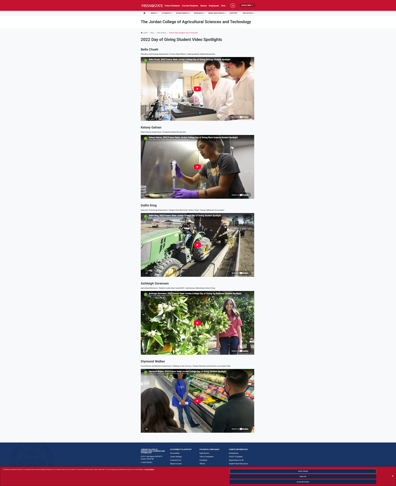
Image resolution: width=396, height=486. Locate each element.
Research (198, 13)
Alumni (203, 5)
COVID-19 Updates (236, 457)
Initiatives (248, 13)
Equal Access (204, 453)
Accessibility (175, 453)
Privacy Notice (149, 469)
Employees (214, 5)
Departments (182, 13)
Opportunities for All (236, 460)
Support (233, 13)
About (154, 13)
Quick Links (246, 5)
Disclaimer (203, 460)
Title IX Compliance (207, 457)
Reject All (303, 476)
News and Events (216, 13)
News (152, 33)
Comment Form (175, 460)
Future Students (172, 5)
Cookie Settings (176, 457)
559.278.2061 (147, 462)
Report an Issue (176, 464)
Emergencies (233, 453)
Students (166, 13)
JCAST (145, 33)
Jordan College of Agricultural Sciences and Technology (153, 451)
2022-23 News (161, 33)
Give (223, 5)
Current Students (190, 5)
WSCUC (202, 464)
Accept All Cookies (303, 481)
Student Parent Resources (238, 464)
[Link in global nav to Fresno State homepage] (152, 6)
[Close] (392, 476)
